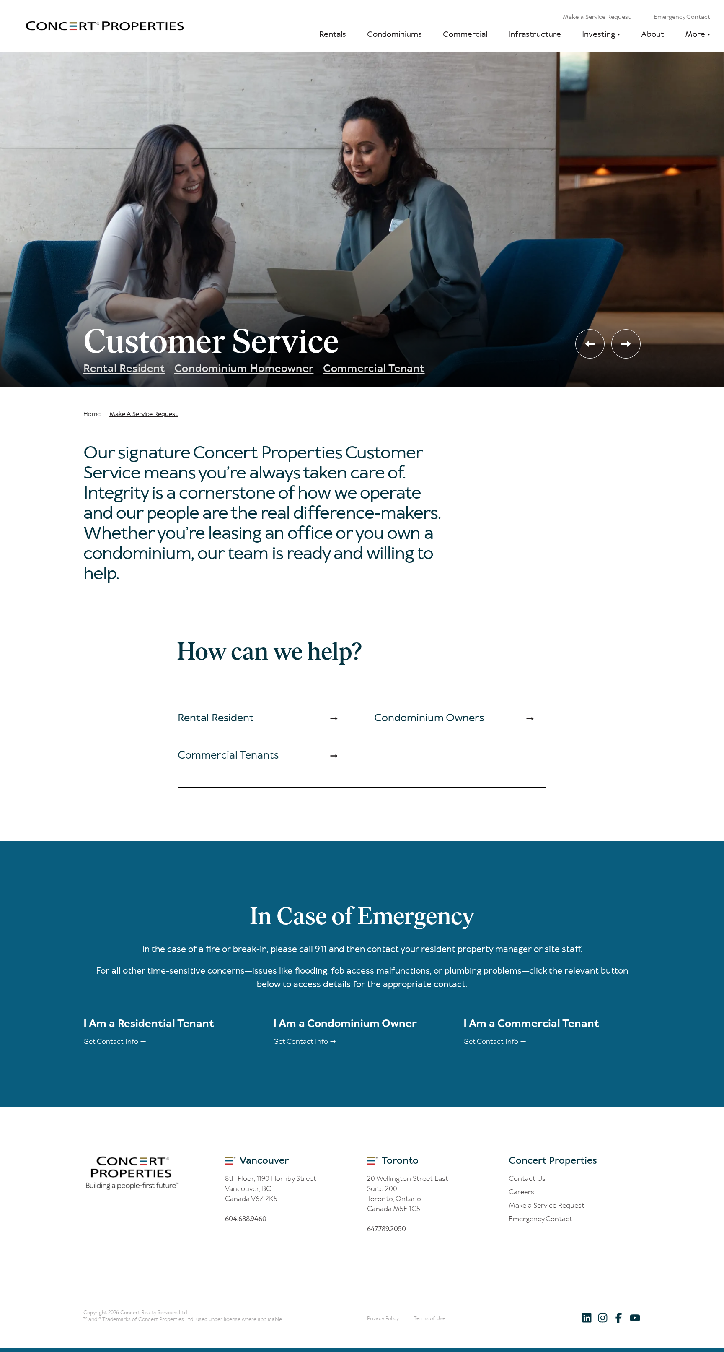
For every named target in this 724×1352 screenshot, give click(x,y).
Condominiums (394, 34)
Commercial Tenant (374, 368)
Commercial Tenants (228, 755)
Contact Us (527, 1178)
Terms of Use (429, 1318)
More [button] (695, 34)
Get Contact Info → (114, 1041)
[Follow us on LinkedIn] (587, 1317)
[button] (590, 344)
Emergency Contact (682, 17)
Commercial (465, 34)
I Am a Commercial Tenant (531, 1023)
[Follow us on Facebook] (618, 1317)
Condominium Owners (429, 718)
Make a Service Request (597, 17)
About (652, 34)
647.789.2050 (386, 1228)
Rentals (332, 34)
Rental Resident (124, 368)
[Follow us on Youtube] (634, 1317)
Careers (521, 1191)
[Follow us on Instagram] (603, 1317)
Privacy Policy (383, 1318)
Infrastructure (534, 34)
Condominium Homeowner (244, 368)
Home (92, 414)
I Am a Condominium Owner (345, 1023)
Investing (598, 34)
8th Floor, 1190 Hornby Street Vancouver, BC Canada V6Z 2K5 (270, 1188)
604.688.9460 (245, 1218)
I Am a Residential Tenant (148, 1023)
